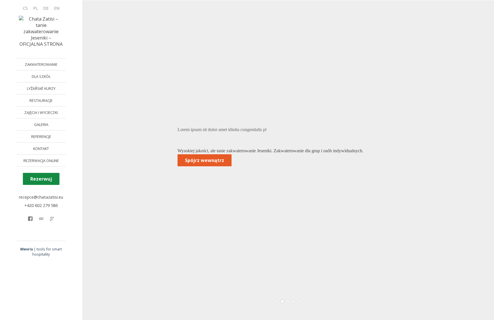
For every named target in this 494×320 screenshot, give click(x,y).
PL (35, 8)
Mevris (26, 249)
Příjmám (38, 304)
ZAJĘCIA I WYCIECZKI (41, 112)
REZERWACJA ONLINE (41, 160)
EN (56, 8)
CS (25, 8)
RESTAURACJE (41, 100)
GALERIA (41, 124)
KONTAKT (41, 148)
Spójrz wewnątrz (204, 160)
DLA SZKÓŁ (41, 76)
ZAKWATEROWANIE (41, 64)
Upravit (59, 304)
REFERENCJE (41, 136)
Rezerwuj (41, 179)
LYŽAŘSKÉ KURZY (41, 88)
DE (46, 8)
